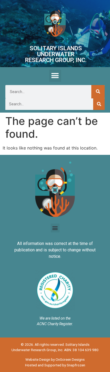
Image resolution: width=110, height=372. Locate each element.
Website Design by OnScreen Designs (55, 359)
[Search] (98, 91)
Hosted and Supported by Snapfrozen (55, 365)
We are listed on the (55, 318)
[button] (55, 76)
